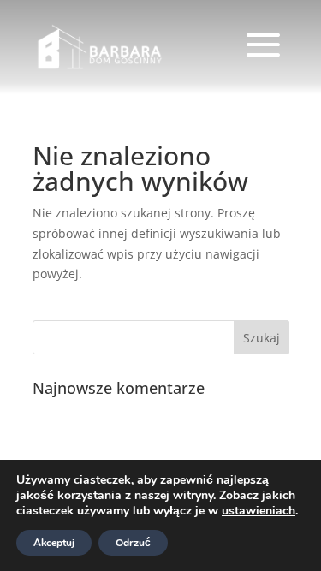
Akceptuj (53, 543)
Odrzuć (133, 543)
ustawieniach (258, 511)
